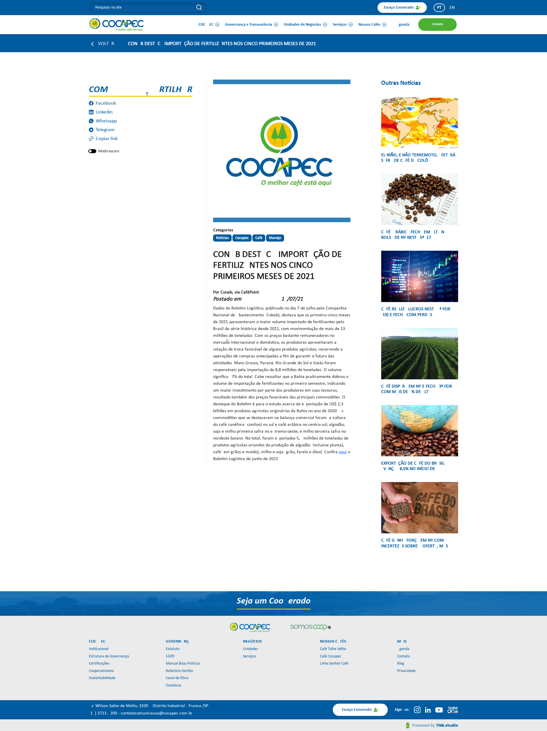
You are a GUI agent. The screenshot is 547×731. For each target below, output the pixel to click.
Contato (403, 656)
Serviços (249, 656)
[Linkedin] (428, 710)
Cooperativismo (101, 671)
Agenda (403, 649)
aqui (343, 452)
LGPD (170, 656)
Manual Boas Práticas (183, 663)
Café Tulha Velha (333, 649)
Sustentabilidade (102, 678)
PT (439, 7)
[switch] (92, 151)
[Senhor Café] (452, 710)
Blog (400, 663)
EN (452, 7)
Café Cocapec (330, 656)
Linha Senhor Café (334, 663)
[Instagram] (417, 710)
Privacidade (406, 671)
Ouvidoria (173, 685)
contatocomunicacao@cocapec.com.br (157, 713)
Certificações (99, 663)
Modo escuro (108, 151)
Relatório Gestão (179, 671)
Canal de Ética (177, 678)
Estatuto (172, 649)
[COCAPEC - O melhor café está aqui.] (116, 24)
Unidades (250, 649)
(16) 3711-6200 (103, 713)
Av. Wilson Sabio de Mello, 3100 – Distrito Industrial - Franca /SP (148, 706)
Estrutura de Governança (109, 656)
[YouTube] (439, 710)
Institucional (99, 649)
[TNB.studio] (432, 725)
